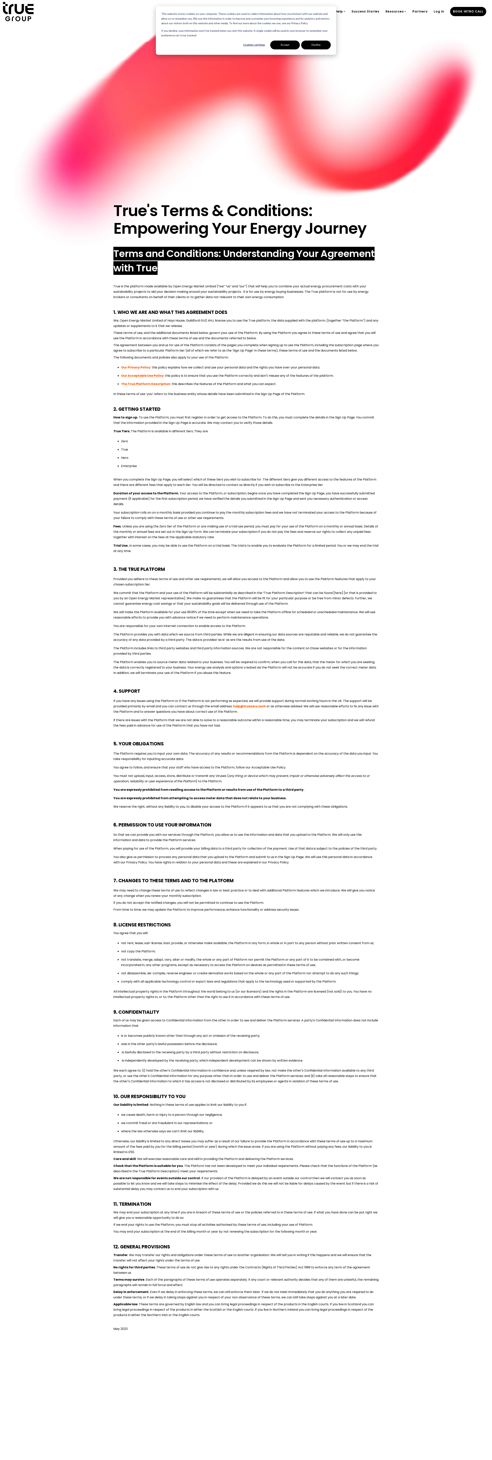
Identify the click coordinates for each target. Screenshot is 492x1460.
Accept (285, 44)
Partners (420, 11)
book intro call (468, 11)
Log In (439, 11)
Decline (316, 44)
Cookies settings (254, 44)
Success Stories (365, 11)
